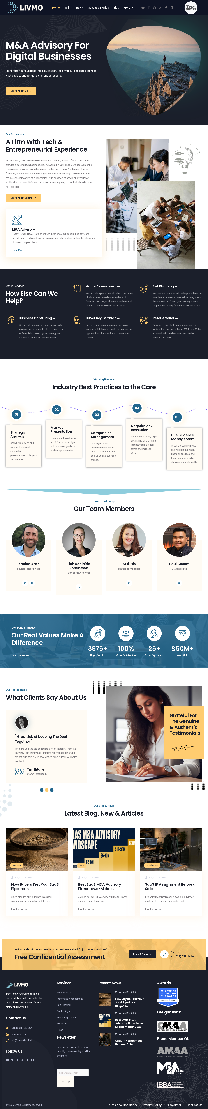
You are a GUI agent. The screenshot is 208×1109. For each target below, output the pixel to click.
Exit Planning (152, 865)
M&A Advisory (23, 229)
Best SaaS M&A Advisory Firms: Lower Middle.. (99, 886)
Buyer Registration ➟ (103, 318)
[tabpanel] (47, 744)
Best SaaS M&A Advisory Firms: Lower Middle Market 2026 (129, 1023)
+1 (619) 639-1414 (182, 956)
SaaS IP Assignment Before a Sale (170, 886)
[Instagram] (154, 7)
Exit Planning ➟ (165, 286)
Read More (17, 909)
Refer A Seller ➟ (165, 318)
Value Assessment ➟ (103, 286)
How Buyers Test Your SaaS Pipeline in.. (35, 886)
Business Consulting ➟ (37, 318)
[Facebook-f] (166, 7)
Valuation (17, 865)
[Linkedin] (148, 7)
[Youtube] (143, 7)
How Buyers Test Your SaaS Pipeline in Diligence (129, 1002)
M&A (82, 865)
